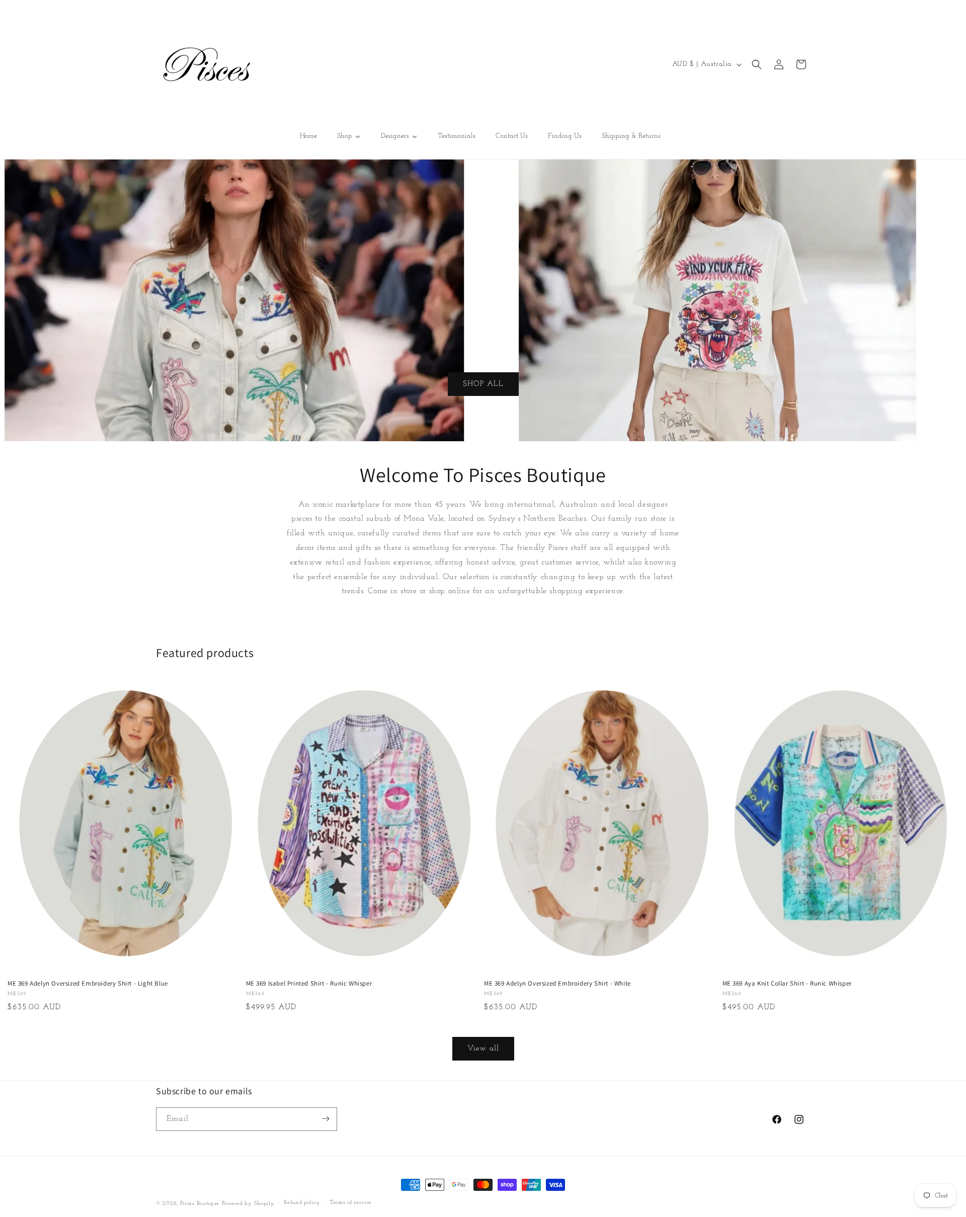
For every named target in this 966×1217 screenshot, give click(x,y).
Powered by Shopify (248, 1203)
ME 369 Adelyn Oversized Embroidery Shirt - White (557, 984)
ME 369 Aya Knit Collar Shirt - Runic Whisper (787, 984)
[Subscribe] (325, 1118)
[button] (757, 64)
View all (483, 1048)
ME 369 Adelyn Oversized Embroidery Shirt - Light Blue (88, 984)
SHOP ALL (483, 383)
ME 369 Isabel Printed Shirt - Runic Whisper (309, 984)
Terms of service (351, 1203)
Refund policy (302, 1203)
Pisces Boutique (200, 1203)
